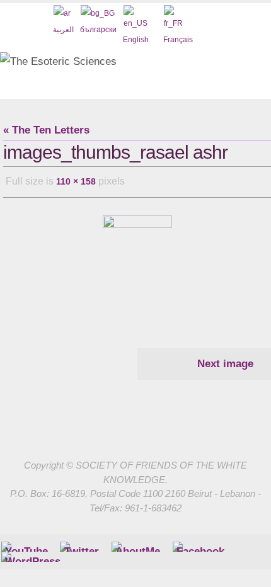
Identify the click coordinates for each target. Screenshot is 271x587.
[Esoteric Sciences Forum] (200, 544)
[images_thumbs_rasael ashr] (137, 262)
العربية (63, 29)
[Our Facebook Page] (137, 544)
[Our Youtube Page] (26, 544)
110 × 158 (76, 180)
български (98, 29)
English (136, 39)
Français (178, 39)
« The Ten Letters (46, 130)
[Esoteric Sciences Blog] (33, 554)
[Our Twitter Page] (81, 544)
